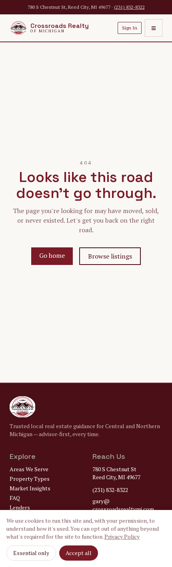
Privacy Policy (122, 536)
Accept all (79, 553)
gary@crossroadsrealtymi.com (123, 505)
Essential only (31, 553)
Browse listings (110, 256)
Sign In (129, 28)
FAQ (15, 498)
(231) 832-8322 (129, 7)
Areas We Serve (29, 469)
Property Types (30, 478)
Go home (52, 255)
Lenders (20, 507)
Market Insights (30, 488)
